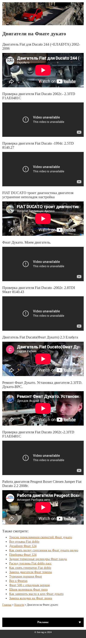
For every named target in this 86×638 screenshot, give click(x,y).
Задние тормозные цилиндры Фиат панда (38, 559)
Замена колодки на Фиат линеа (30, 598)
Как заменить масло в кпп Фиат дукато (36, 594)
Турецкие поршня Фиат (25, 576)
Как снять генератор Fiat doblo (30, 567)
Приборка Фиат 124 (22, 554)
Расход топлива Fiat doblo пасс (30, 563)
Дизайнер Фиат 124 (22, 546)
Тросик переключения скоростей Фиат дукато (40, 537)
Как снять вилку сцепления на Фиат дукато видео (43, 550)
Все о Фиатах (18, 581)
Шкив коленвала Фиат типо (28, 589)
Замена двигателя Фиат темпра (30, 572)
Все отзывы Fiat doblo (24, 541)
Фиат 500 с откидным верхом (29, 585)
